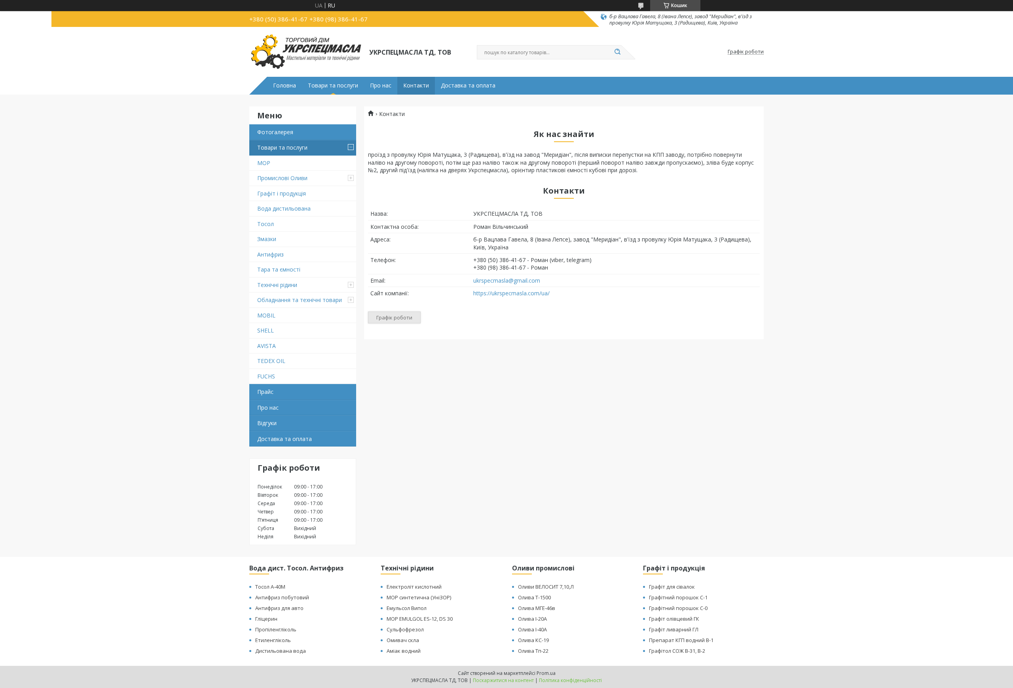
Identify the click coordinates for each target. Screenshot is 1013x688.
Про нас (380, 85)
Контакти (416, 85)
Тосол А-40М (270, 586)
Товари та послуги (333, 85)
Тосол (265, 224)
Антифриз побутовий (282, 597)
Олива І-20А (532, 618)
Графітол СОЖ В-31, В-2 (677, 650)
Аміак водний (404, 650)
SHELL (265, 330)
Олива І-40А (532, 629)
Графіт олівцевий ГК (674, 618)
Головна (284, 85)
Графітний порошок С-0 (678, 608)
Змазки (266, 239)
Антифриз (270, 254)
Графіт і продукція (281, 193)
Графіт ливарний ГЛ (673, 629)
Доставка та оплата (468, 85)
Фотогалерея (275, 132)
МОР (263, 163)
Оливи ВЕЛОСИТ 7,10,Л (546, 586)
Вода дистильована (284, 208)
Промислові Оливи (282, 178)
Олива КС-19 (533, 640)
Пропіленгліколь (275, 629)
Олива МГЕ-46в (536, 608)
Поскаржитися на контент (503, 680)
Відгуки (267, 423)
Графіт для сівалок (672, 586)
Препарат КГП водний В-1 (681, 640)
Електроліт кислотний (414, 586)
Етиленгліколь (273, 640)
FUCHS (266, 376)
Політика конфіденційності (570, 680)
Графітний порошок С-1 (678, 597)
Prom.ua (546, 673)
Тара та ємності (278, 269)
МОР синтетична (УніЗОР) (419, 597)
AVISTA (266, 346)
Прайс (265, 391)
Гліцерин (266, 618)
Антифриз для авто (279, 608)
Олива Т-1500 (534, 597)
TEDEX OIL (271, 361)
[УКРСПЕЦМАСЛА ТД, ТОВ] (305, 52)
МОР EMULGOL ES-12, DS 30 (420, 618)
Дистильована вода (280, 650)
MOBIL (266, 315)
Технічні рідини (277, 285)
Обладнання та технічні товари (299, 300)
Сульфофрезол (405, 629)
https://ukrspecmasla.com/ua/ (511, 293)
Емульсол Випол (407, 608)
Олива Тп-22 (533, 650)
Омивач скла (403, 640)
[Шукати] (617, 52)
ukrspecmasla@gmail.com (506, 280)
